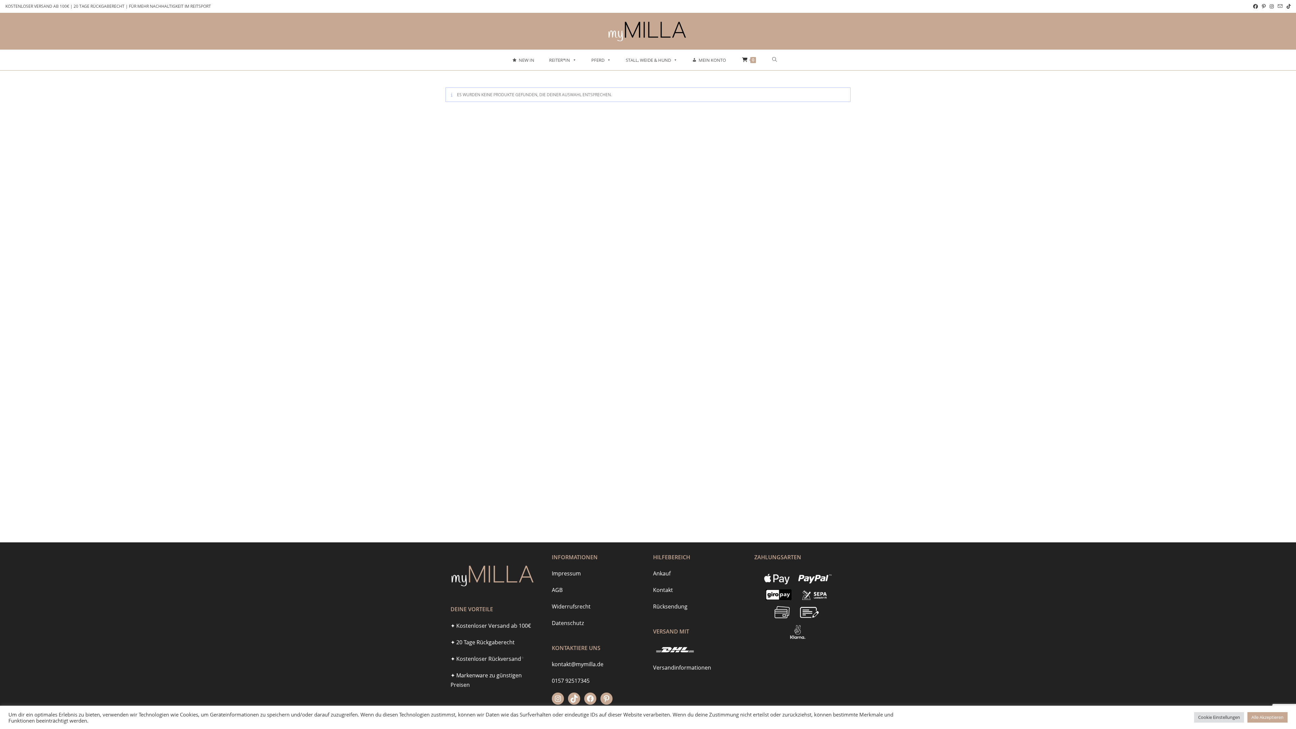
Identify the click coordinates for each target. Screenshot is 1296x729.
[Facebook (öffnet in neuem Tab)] (1255, 6)
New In (526, 60)
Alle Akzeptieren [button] (1267, 717)
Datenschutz (568, 623)
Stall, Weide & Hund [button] (648, 60)
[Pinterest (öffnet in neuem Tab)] (1264, 6)
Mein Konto (712, 60)
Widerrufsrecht (571, 606)
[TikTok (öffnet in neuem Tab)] (1288, 6)
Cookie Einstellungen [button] (1219, 717)
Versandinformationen (682, 667)
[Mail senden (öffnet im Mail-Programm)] (1280, 6)
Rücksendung (670, 606)
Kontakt (663, 590)
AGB (557, 590)
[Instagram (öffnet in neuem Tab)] (1272, 6)
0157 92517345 (571, 680)
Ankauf (662, 573)
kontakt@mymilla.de (577, 664)
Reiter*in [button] (559, 60)
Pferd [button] (597, 60)
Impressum (566, 573)
